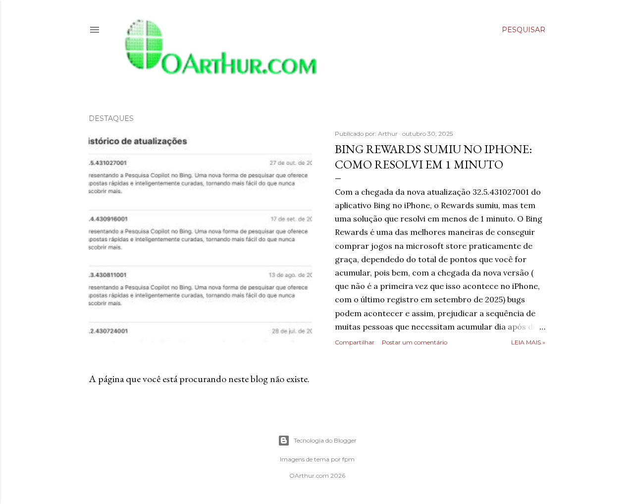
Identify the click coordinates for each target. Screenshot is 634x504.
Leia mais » (528, 342)
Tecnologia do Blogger (325, 440)
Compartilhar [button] (354, 342)
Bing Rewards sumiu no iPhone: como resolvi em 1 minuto (433, 156)
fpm (348, 459)
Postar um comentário (414, 342)
